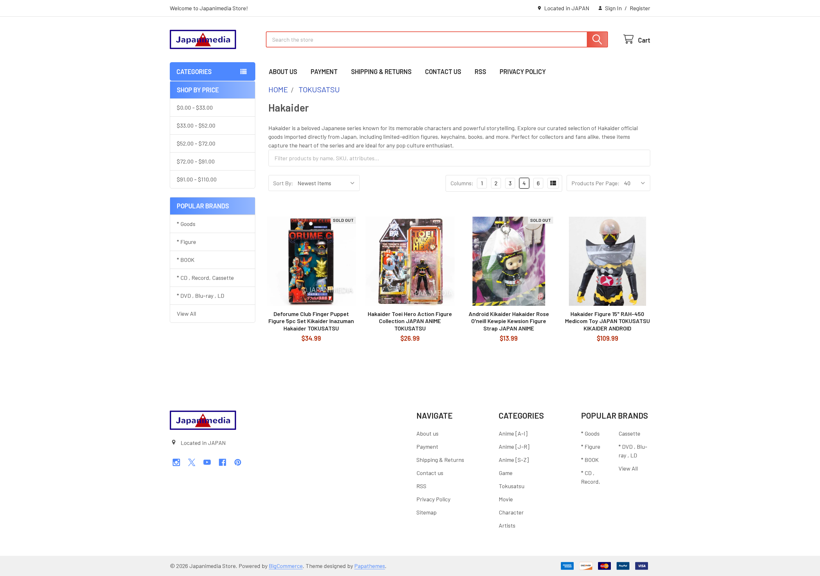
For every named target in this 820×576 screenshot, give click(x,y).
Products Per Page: (595, 183)
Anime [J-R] (514, 446)
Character (511, 512)
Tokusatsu (511, 485)
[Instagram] (176, 462)
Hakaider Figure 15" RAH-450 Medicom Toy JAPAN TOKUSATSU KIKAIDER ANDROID (607, 321)
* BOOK (185, 259)
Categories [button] (194, 71)
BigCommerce (286, 565)
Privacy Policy (523, 71)
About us (283, 71)
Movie (506, 499)
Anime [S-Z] (514, 459)
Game (505, 472)
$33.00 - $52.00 (196, 125)
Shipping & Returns (381, 71)
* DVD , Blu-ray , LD (200, 295)
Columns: (461, 183)
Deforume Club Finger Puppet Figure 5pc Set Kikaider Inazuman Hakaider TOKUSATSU (311, 321)
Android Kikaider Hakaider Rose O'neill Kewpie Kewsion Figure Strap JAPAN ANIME (509, 321)
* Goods (186, 223)
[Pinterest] (237, 462)
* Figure (186, 241)
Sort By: (283, 183)
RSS (480, 71)
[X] (191, 462)
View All (186, 313)
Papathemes (369, 565)
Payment (324, 71)
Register (640, 8)
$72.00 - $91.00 (196, 161)
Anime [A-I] (513, 433)
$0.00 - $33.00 (195, 107)
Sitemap (426, 512)
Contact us (443, 71)
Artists (507, 525)
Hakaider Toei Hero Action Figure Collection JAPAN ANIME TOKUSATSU (410, 321)
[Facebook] (222, 462)
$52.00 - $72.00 (196, 143)
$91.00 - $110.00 (197, 179)
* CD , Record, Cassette (205, 277)
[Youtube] (207, 462)
